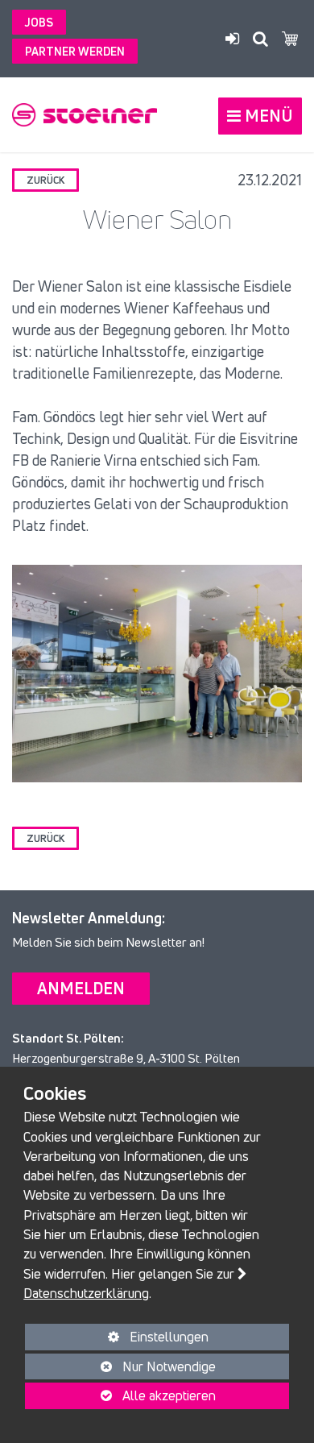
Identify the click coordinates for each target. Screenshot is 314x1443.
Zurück (45, 180)
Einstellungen (117, 1339)
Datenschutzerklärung (86, 1293)
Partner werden (75, 51)
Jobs (39, 22)
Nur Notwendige (120, 1368)
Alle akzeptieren (120, 1395)
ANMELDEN (81, 988)
